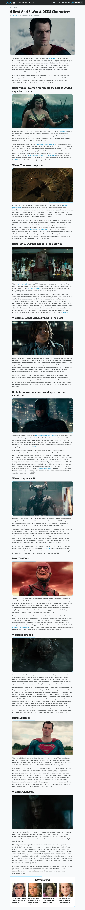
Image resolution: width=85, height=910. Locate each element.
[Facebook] (51, 2)
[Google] (66, 2)
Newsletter (78, 2)
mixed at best (52, 58)
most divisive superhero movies (46, 436)
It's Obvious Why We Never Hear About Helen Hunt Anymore (65, 900)
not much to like (23, 284)
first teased (46, 549)
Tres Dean (15, 15)
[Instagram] (60, 2)
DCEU (16, 160)
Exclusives (23, 2)
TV (38, 2)
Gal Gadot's (63, 131)
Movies (32, 2)
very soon (66, 312)
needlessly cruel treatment (38, 229)
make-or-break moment (45, 144)
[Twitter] (57, 2)
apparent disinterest (44, 469)
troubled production (34, 288)
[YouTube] (54, 2)
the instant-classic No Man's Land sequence (41, 155)
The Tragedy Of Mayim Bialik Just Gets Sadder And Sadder (19, 900)
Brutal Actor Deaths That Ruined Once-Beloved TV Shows (49, 900)
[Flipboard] (63, 2)
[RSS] (69, 2)
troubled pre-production (20, 627)
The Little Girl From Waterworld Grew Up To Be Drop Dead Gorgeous (34, 901)
